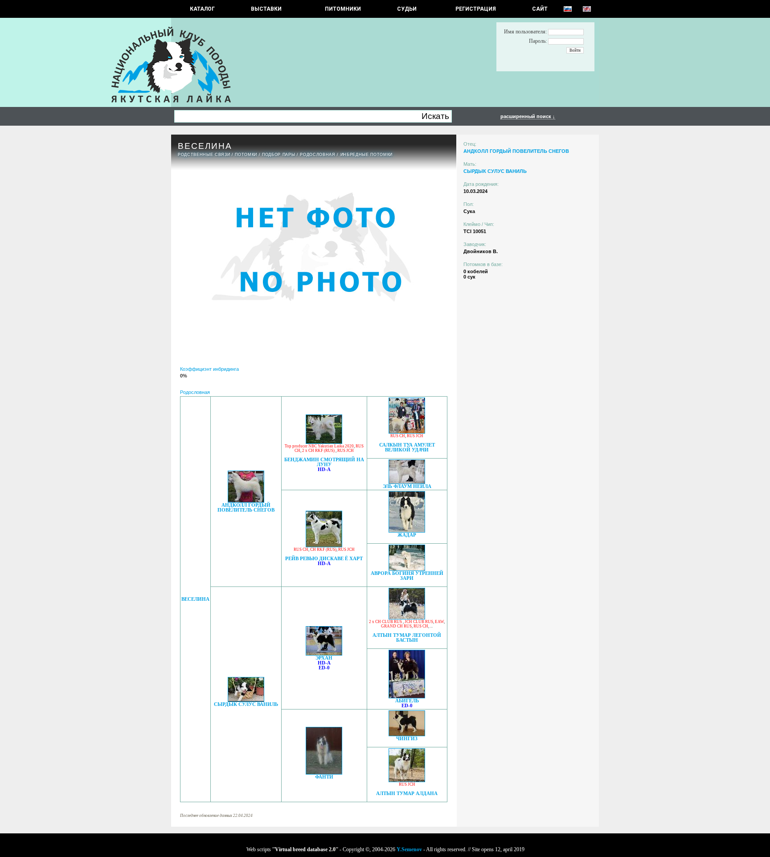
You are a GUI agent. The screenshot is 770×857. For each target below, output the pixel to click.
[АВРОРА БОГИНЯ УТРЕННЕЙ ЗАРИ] (407, 568)
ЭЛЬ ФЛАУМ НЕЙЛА (407, 486)
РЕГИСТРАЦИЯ (475, 9)
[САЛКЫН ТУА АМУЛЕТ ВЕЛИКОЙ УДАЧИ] (407, 431)
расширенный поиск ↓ (527, 116)
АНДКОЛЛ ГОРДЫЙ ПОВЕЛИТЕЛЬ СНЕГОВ (245, 508)
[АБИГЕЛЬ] (407, 696)
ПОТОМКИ (246, 154)
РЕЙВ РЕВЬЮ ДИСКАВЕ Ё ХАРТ (324, 558)
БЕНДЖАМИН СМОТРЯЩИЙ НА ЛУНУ (324, 462)
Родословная (317, 154)
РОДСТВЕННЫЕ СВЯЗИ (204, 154)
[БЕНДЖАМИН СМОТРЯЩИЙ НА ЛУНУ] (324, 441)
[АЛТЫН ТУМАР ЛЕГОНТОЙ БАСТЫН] (407, 617)
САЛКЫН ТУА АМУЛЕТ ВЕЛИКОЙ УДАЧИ (407, 447)
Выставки (266, 9)
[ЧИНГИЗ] (407, 734)
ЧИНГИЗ (407, 738)
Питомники (343, 9)
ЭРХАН (323, 658)
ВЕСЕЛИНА (195, 599)
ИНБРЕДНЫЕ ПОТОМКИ (366, 154)
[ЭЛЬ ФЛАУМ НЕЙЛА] (407, 481)
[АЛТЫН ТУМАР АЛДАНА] (407, 779)
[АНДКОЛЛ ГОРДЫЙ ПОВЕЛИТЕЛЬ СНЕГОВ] (246, 500)
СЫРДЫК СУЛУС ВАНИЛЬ (246, 704)
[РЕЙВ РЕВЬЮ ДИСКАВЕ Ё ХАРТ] (324, 545)
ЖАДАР (406, 535)
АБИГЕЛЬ (407, 700)
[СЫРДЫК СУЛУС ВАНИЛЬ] (246, 699)
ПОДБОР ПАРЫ (278, 154)
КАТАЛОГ (202, 9)
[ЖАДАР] (407, 530)
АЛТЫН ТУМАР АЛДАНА (407, 793)
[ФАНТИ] (324, 772)
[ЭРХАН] (324, 653)
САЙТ (540, 9)
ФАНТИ (324, 777)
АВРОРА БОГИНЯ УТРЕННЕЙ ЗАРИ (407, 576)
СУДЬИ (407, 9)
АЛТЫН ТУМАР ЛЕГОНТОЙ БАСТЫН (407, 638)
